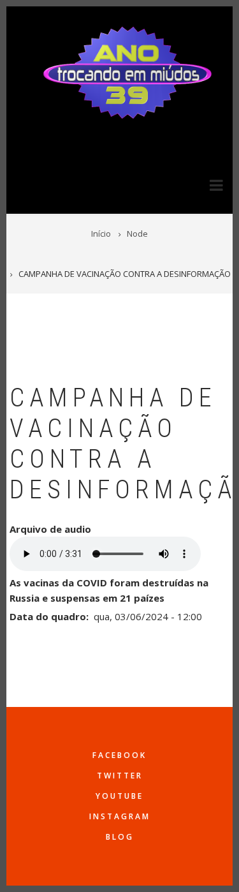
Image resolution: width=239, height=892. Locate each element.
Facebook (119, 755)
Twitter (120, 775)
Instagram (119, 816)
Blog (120, 836)
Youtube (119, 796)
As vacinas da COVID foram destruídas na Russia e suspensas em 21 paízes (109, 590)
